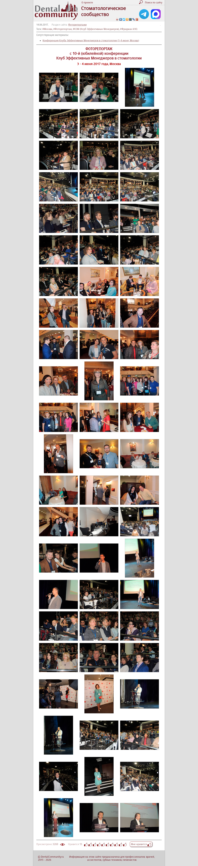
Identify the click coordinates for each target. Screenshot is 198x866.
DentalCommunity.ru (52, 856)
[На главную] (56, 18)
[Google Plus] (137, 19)
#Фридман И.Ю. (129, 29)
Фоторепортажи (77, 24)
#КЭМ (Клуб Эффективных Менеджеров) (96, 29)
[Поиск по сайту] (141, 3)
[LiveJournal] (133, 19)
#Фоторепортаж (62, 29)
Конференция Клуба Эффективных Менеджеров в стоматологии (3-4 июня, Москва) (91, 40)
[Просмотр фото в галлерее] (58, 101)
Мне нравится (139, 844)
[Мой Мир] (130, 19)
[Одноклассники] (127, 19)
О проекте (87, 2)
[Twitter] (124, 19)
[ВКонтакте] (120, 19)
